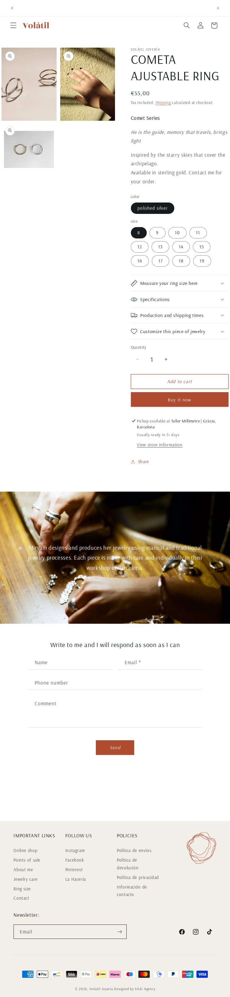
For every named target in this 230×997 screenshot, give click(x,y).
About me (23, 869)
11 (198, 232)
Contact (21, 898)
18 (181, 261)
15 (201, 247)
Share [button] (143, 461)
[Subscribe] (120, 932)
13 (160, 247)
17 (160, 261)
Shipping (163, 102)
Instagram (75, 850)
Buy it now (179, 400)
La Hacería (75, 879)
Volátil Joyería (101, 989)
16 (139, 261)
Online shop (25, 850)
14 (181, 247)
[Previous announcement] (12, 8)
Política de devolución (127, 864)
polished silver (152, 208)
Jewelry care (25, 879)
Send (115, 747)
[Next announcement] (218, 8)
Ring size (22, 889)
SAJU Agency (145, 989)
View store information (159, 445)
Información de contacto (132, 891)
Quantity (138, 347)
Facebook (74, 860)
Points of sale (26, 860)
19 (202, 261)
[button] (13, 25)
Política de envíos (134, 850)
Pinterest (74, 869)
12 (139, 247)
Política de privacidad (138, 877)
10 (177, 232)
